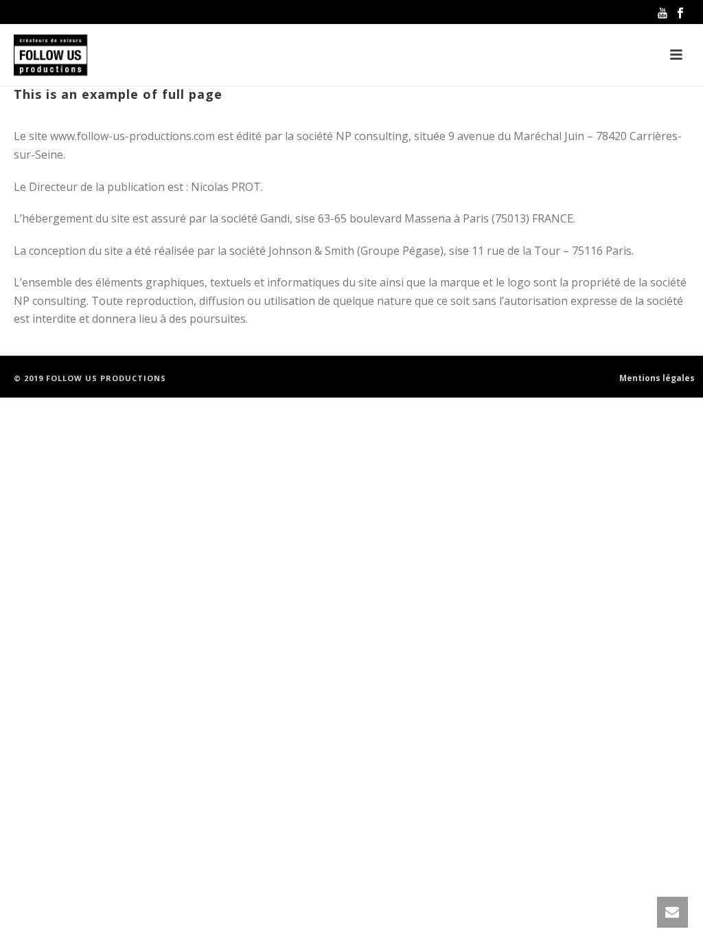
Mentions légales (657, 378)
